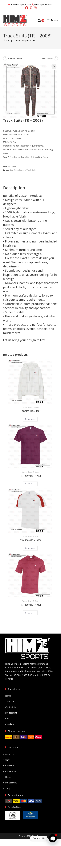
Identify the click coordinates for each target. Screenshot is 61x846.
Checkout (10, 724)
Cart (7, 718)
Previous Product (15, 58)
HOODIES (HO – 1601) (30, 411)
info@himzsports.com (21, 4)
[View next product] (56, 58)
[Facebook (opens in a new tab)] (26, 7)
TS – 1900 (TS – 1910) (30, 604)
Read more (30, 419)
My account (11, 712)
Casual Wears (20, 170)
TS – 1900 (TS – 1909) (30, 475)
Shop (7, 788)
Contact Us (10, 707)
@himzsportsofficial (43, 4)
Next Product (47, 58)
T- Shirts (36, 472)
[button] (54, 66)
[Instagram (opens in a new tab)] (35, 7)
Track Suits (31, 170)
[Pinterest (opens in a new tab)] (31, 7)
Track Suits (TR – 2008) (25, 40)
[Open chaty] (53, 838)
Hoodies (36, 407)
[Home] (4, 40)
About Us (9, 701)
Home (8, 695)
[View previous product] (5, 58)
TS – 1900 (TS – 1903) (30, 540)
